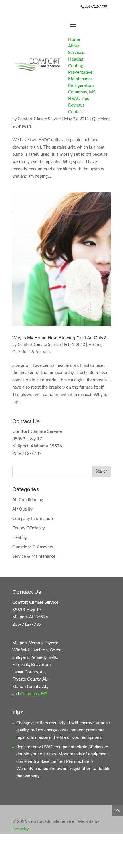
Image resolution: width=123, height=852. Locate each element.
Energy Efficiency (28, 528)
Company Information (32, 519)
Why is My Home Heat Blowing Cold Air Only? (59, 337)
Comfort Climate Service (39, 119)
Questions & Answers (31, 352)
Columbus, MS (33, 694)
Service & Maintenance (33, 556)
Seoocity (20, 829)
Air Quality (22, 509)
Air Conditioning (27, 500)
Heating (95, 345)
